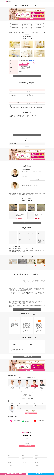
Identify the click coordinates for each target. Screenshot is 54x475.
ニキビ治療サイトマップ (38, 465)
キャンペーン (9, 455)
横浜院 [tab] (19, 403)
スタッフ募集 (9, 462)
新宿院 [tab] (42, 403)
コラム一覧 (23, 459)
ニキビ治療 (36, 459)
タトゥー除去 (36, 462)
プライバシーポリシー (24, 462)
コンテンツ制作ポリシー (11, 465)
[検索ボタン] (47, 1)
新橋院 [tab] (27, 403)
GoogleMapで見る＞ (31, 60)
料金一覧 (23, 458)
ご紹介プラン (9, 459)
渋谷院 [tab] (34, 403)
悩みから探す (9, 458)
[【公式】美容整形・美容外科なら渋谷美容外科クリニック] (9, 1)
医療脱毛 (36, 458)
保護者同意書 (36, 455)
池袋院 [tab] (12, 403)
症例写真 (23, 455)
